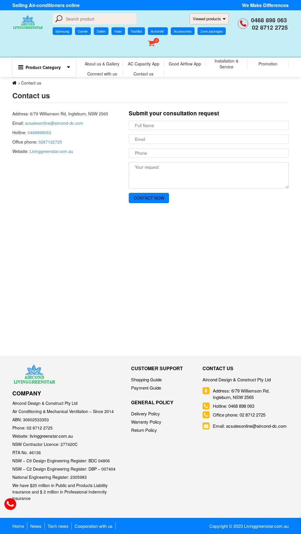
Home (18, 526)
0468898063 (39, 132)
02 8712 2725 (270, 27)
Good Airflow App (185, 64)
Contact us (143, 74)
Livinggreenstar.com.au (51, 151)
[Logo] (34, 374)
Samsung (62, 31)
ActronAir (158, 31)
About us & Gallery (102, 64)
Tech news (58, 526)
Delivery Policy (145, 413)
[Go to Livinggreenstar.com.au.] (14, 82)
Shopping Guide (146, 379)
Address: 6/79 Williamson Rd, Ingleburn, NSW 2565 (241, 394)
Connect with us (102, 74)
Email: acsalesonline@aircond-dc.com (250, 426)
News (35, 526)
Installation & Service (226, 64)
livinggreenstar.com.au (51, 436)
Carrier (83, 31)
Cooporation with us (94, 526)
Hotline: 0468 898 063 (233, 406)
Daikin (101, 31)
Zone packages (211, 31)
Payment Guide (146, 388)
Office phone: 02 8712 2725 (239, 415)
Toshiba (136, 31)
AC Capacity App (143, 64)
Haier (118, 31)
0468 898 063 (270, 20)
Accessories (183, 31)
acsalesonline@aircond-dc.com (54, 123)
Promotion (267, 64)
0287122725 (50, 142)
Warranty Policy (146, 422)
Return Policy (144, 430)
